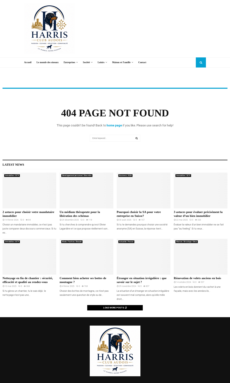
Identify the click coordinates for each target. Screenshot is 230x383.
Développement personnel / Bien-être (77, 175)
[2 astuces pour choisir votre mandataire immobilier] (29, 190)
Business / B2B (125, 175)
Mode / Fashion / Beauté (72, 242)
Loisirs (101, 62)
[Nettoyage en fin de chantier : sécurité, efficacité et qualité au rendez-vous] (29, 257)
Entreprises (69, 62)
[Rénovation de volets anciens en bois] (200, 257)
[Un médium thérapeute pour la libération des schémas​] (86, 190)
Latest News (13, 164)
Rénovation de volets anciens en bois (197, 278)
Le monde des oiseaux (48, 62)
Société (86, 62)
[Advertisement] (144, 28)
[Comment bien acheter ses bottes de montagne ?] (86, 257)
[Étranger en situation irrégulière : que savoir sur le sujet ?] (143, 257)
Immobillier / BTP (12, 175)
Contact (142, 62)
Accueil (27, 62)
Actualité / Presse (126, 242)
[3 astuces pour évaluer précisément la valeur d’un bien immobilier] (200, 190)
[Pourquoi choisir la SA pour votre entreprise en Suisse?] (143, 190)
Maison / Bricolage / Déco (186, 242)
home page (114, 125)
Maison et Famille (121, 62)
